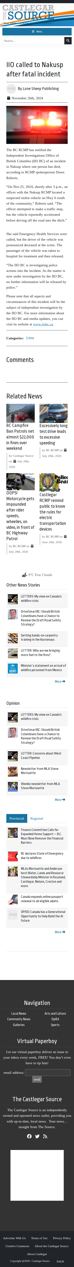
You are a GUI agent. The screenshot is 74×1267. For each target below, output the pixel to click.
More (58, 681)
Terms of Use (39, 1238)
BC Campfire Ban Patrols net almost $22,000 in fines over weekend (20, 437)
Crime (30, 338)
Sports (55, 1025)
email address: (14, 1073)
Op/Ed (55, 1019)
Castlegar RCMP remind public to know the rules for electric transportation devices (52, 512)
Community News (18, 1019)
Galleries (19, 1025)
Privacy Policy (62, 1238)
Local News (18, 1013)
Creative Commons (17, 1246)
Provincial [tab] (16, 818)
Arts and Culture (55, 1013)
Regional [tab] (36, 818)
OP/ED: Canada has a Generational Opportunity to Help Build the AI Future (43, 916)
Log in (60, 1260)
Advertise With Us (14, 1238)
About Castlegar (37, 1254)
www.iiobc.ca (43, 324)
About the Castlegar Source (51, 1246)
